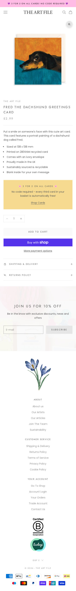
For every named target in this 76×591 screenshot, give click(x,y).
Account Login (38, 491)
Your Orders (38, 497)
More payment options (38, 251)
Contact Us (38, 509)
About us (38, 406)
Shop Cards (38, 203)
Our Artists (38, 412)
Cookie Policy (38, 469)
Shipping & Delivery (38, 446)
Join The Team (38, 424)
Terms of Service (38, 458)
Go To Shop (38, 486)
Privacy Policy (38, 463)
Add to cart (38, 231)
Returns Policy (38, 452)
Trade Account (38, 503)
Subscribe (59, 329)
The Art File (12, 101)
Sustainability (38, 430)
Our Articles (38, 418)
